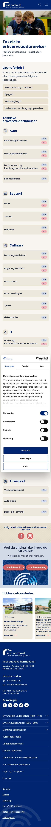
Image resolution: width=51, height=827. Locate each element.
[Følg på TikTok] (21, 705)
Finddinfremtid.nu (14, 567)
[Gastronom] (26, 281)
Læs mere (8, 635)
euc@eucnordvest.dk (17, 684)
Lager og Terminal (14, 511)
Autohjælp (10, 500)
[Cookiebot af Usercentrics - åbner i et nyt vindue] (36, 358)
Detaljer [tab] (25, 366)
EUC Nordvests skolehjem (16, 764)
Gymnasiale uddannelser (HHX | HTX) (22, 716)
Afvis (25, 466)
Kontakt (7, 778)
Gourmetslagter (13, 293)
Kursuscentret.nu (12, 736)
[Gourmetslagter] (26, 293)
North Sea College (13, 621)
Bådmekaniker (12, 178)
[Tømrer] (26, 216)
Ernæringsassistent (15, 255)
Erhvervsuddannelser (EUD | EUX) (20, 722)
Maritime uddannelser (14, 729)
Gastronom (10, 281)
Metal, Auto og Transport (19, 87)
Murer (7, 203)
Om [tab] (42, 366)
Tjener (7, 305)
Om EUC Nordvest (12, 750)
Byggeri (9, 94)
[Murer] (26, 203)
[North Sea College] (18, 618)
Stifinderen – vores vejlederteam (20, 757)
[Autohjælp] (26, 501)
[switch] (44, 422)
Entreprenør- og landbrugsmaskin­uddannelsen (21, 167)
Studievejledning (37, 567)
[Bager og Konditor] (26, 268)
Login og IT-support (13, 771)
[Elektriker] (26, 229)
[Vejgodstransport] (26, 490)
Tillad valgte (25, 458)
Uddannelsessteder (13, 743)
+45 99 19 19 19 (14, 680)
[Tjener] (26, 305)
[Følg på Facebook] (5, 705)
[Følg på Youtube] (15, 705)
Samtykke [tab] (9, 366)
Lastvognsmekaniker (15, 153)
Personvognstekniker (15, 140)
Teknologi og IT (13, 101)
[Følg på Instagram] (10, 705)
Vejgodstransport (14, 490)
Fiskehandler (11, 317)
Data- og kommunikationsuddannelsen (20, 342)
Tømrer (8, 216)
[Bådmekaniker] (26, 179)
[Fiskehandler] (26, 317)
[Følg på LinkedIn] (26, 705)
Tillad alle (25, 450)
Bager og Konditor (14, 268)
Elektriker (9, 229)
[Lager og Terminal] (26, 512)
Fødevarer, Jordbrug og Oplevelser (24, 108)
